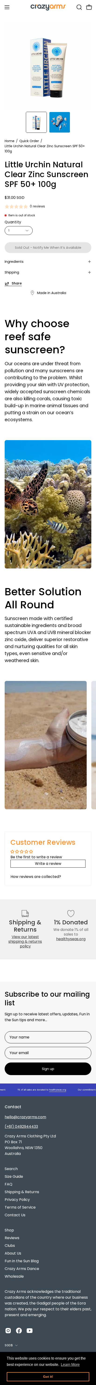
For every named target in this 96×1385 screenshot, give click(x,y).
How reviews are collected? (35, 876)
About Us (13, 1253)
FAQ (8, 1184)
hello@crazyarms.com (25, 1117)
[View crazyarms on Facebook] (18, 1330)
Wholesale (14, 1276)
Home (9, 141)
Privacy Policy (17, 1199)
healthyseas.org (71, 939)
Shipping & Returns (22, 1192)
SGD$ (9, 1345)
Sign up (48, 1068)
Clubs (10, 1245)
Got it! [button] (48, 1376)
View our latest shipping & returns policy (25, 941)
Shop (9, 1230)
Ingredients (14, 261)
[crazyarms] (48, 7)
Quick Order (29, 141)
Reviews (12, 1238)
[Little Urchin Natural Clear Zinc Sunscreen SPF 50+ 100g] (36, 122)
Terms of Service (20, 1207)
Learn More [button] (70, 1365)
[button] (78, 7)
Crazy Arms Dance (22, 1268)
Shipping (12, 272)
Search (11, 1168)
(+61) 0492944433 (21, 1126)
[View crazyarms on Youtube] (29, 1330)
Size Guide (14, 1176)
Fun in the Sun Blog (22, 1261)
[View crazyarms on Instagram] (8, 1330)
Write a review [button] (48, 863)
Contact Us (15, 1215)
